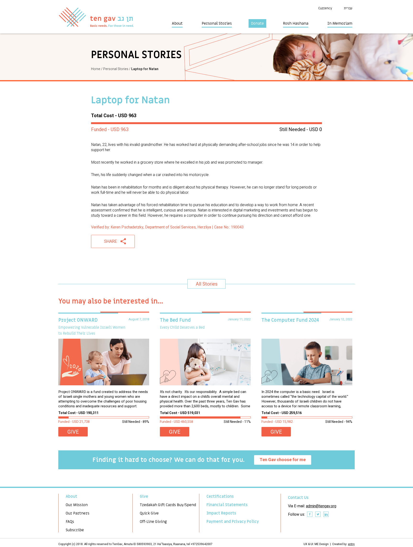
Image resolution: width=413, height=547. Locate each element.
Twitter (318, 514)
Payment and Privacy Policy (232, 521)
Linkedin (326, 514)
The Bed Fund (175, 320)
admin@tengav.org (321, 506)
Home (95, 69)
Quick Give (149, 513)
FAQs (70, 521)
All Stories (206, 284)
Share (110, 241)
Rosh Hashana (295, 23)
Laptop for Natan (144, 69)
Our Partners (77, 513)
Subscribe (75, 530)
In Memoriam (339, 23)
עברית (348, 8)
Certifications (220, 496)
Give (73, 432)
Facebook (310, 514)
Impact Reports (221, 513)
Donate (257, 23)
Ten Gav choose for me (283, 460)
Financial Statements (227, 505)
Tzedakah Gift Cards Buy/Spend (168, 505)
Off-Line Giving (153, 521)
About (177, 23)
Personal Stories (217, 23)
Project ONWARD (78, 320)
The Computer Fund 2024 (290, 320)
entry (351, 544)
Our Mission (77, 505)
